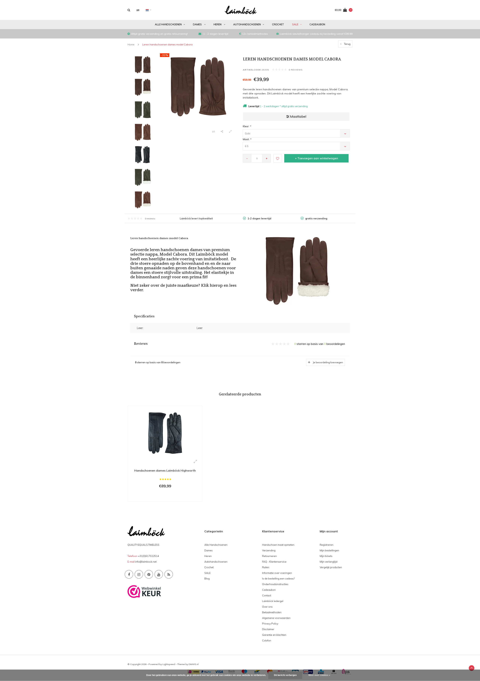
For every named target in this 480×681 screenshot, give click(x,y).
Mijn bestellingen (329, 550)
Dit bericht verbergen (285, 675)
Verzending (268, 550)
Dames (197, 24)
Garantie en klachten (274, 634)
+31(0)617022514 (148, 556)
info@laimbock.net (146, 561)
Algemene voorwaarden (276, 617)
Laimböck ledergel (272, 601)
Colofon (266, 640)
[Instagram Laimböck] (139, 574)
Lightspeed (168, 664)
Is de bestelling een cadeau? (278, 578)
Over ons (267, 606)
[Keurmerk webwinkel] (144, 591)
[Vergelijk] (137, 10)
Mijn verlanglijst (329, 561)
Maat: (247, 139)
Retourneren (269, 556)
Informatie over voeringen (277, 572)
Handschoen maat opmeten (278, 544)
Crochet (278, 24)
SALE (295, 24)
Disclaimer (268, 629)
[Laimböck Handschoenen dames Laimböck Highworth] (165, 432)
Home (131, 44)
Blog (207, 578)
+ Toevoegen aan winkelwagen (316, 158)
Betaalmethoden (271, 612)
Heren (218, 24)
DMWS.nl (194, 664)
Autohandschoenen (247, 24)
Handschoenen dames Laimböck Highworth (165, 470)
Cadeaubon (317, 24)
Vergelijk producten (331, 567)
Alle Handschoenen (168, 24)
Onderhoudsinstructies (275, 584)
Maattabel (298, 116)
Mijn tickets (326, 556)
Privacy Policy (270, 623)
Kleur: (247, 126)
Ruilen (265, 567)
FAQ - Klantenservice (274, 561)
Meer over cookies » (319, 675)
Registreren (326, 544)
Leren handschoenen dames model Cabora (167, 44)
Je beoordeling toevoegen (328, 362)
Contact (266, 595)
